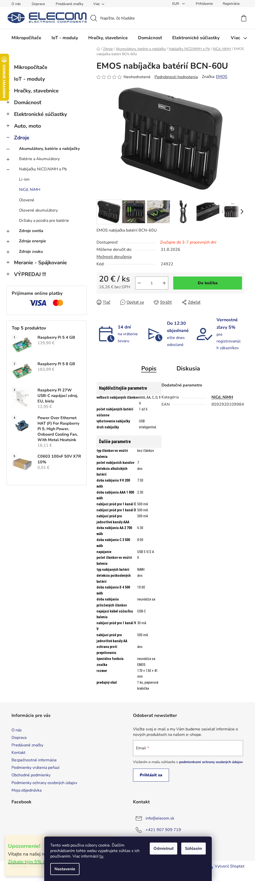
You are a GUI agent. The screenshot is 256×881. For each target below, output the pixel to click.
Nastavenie (64, 869)
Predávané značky (69, 3)
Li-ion (24, 179)
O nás (16, 3)
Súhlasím (193, 848)
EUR (176, 3)
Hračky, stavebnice (36, 90)
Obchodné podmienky (31, 775)
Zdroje (21, 137)
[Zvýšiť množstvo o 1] (164, 283)
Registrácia (231, 3)
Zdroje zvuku (31, 251)
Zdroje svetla (31, 231)
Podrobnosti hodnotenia (176, 77)
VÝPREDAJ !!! (30, 274)
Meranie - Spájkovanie (40, 262)
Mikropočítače (30, 67)
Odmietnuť (164, 848)
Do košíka (208, 283)
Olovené (26, 200)
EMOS (221, 76)
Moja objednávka (27, 790)
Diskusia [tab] (188, 368)
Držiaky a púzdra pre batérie (44, 220)
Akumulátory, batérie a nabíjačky (49, 148)
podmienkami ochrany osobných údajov (211, 762)
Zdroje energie (32, 241)
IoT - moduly (29, 78)
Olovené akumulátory (38, 210)
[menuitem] (26, 37)
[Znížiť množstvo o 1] (139, 283)
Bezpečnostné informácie (34, 760)
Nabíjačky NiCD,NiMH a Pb (43, 169)
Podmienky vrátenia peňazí (36, 767)
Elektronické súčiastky (40, 114)
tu (101, 856)
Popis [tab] (148, 368)
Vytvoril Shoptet (229, 866)
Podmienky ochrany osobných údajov (44, 783)
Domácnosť (27, 102)
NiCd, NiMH (29, 189)
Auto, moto (27, 125)
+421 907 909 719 (163, 830)
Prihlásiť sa (151, 775)
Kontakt (19, 752)
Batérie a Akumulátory (39, 159)
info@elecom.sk (160, 818)
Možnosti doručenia (114, 257)
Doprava (38, 3)
